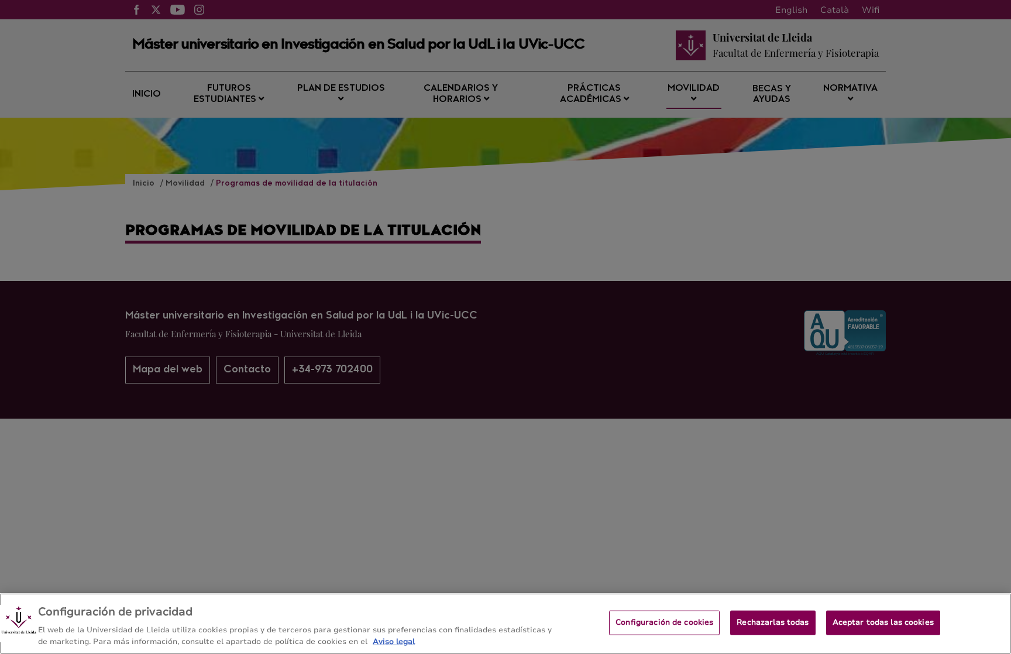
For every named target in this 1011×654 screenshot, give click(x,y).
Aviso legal (394, 641)
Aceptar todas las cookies (883, 622)
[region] (505, 623)
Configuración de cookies (664, 622)
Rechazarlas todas (773, 622)
